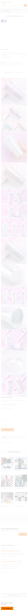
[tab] (9, 73)
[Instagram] (6, 572)
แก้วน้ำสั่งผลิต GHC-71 (19, 506)
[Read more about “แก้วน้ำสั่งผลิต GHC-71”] (19, 504)
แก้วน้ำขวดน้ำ (18, 62)
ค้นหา (25, 5)
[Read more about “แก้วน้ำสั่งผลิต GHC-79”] (19, 486)
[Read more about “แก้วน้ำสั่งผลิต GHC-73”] (19, 468)
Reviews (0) (19, 72)
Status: (2, 49)
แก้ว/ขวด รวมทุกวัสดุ (10, 62)
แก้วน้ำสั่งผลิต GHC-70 (5, 506)
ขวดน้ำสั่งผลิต (12, 63)
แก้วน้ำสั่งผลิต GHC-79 (19, 488)
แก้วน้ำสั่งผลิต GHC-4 (5, 470)
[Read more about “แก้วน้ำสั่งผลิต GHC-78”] (5, 486)
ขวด (4, 63)
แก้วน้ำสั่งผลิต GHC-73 (19, 470)
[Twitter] (4, 572)
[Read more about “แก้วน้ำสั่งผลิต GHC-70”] (5, 504)
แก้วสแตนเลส (18, 65)
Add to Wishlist (8, 468)
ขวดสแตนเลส (18, 63)
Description (8, 72)
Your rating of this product (7, 404)
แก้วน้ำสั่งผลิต (12, 65)
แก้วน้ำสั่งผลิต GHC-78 (5, 488)
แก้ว (22, 63)
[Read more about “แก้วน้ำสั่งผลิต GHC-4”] (5, 468)
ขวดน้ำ (7, 63)
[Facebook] (1, 572)
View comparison (7, 608)
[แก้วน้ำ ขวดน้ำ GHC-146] (2, 21)
